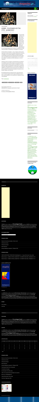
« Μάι (28, 68)
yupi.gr (29, 148)
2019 (28, 136)
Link (7, 224)
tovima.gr (34, 144)
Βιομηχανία (31, 150)
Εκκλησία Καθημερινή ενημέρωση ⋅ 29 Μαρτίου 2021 (10, 248)
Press (28, 106)
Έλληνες (29, 149)
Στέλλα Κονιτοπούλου (5, 242)
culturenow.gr (6, 78)
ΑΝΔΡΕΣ (28, 224)
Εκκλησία (29, 113)
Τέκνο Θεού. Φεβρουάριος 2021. (7, 378)
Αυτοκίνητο (34, 149)
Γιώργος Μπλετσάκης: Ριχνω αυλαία (7, 376)
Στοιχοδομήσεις (34, 121)
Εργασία (33, 115)
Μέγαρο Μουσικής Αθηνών (32, 119)
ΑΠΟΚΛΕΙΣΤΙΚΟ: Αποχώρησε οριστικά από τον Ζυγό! (11, 87)
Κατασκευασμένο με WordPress (6, 395)
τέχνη (31, 123)
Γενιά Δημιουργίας (6, 225)
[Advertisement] (32, 37)
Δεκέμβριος (35, 150)
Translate (35, 16)
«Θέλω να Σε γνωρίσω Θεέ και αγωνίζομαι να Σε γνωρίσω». (11, 372)
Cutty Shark (35, 138)
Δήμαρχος (11, 225)
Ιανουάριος (29, 154)
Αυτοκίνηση (35, 224)
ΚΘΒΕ (21, 82)
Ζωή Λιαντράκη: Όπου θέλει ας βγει (7, 370)
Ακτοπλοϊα (31, 224)
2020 (30, 136)
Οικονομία (35, 120)
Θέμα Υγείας (19, 226)
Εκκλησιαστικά (33, 151)
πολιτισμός (8, 228)
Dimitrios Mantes (4, 256)
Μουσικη (20, 227)
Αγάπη (31, 149)
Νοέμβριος (36, 156)
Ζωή (14, 226)
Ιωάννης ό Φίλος (30, 155)
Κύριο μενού (38, 8)
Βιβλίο (2, 225)
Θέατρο (29, 116)
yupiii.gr (32, 148)
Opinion (35, 105)
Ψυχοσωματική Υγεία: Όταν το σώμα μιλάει (8, 367)
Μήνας (15, 227)
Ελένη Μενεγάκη (34, 152)
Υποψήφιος (5, 228)
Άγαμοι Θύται (17, 82)
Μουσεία (18, 227)
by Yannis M (29, 137)
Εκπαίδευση (31, 113)
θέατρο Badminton (30, 157)
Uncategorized (4, 26)
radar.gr (29, 144)
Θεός (22, 226)
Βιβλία (29, 150)
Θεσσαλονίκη (29, 153)
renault (30, 294)
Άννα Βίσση (34, 148)
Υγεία (31, 122)
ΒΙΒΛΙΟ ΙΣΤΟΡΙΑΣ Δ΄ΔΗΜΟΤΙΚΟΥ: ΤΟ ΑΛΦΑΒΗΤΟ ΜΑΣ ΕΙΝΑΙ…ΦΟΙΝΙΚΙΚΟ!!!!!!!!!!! (21, 256)
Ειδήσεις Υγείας (29, 151)
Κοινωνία (34, 117)
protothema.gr (30, 142)
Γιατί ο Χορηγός (4, 304)
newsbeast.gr (30, 140)
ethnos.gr (29, 139)
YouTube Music (24, 224)
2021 (35, 136)
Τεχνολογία (35, 227)
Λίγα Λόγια (3, 306)
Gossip (32, 105)
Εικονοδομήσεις (30, 112)
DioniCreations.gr (4, 246)
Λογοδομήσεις (30, 118)
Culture (29, 105)
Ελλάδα (34, 113)
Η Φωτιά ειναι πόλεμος (5, 244)
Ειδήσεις (32, 111)
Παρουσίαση (30, 121)
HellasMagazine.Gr (5, 8)
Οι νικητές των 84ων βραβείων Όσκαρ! (8, 91)
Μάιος (34, 155)
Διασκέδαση (29, 111)
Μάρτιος (36, 155)
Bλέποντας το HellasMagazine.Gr (7, 374)
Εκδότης (34, 112)
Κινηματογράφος (25, 226)
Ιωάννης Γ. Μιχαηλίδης (33, 154)
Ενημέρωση (32, 114)
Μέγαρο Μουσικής (4, 227)
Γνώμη (9, 225)
